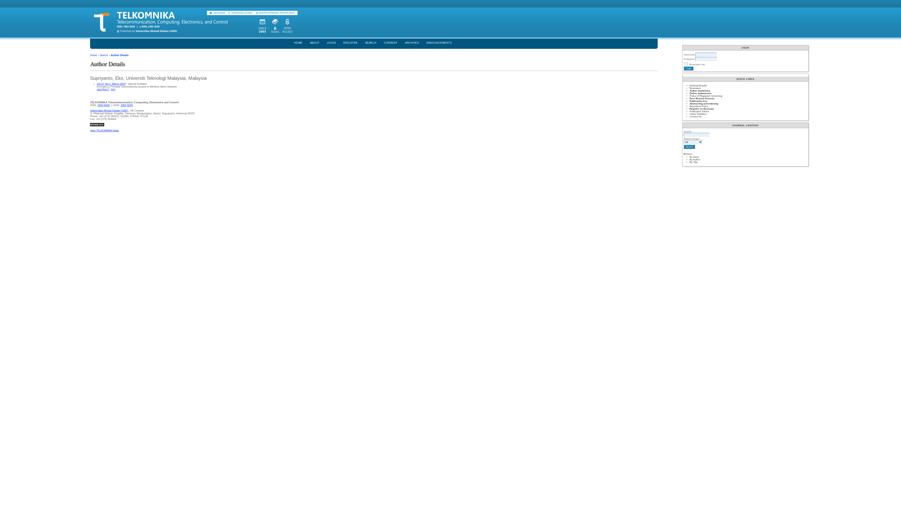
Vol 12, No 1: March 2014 (111, 83)
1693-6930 (103, 105)
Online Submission (700, 93)
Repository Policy (699, 106)
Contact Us (696, 116)
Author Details (120, 55)
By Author (695, 159)
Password (689, 59)
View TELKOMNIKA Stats (104, 130)
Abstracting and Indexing (704, 103)
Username (689, 54)
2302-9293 (127, 105)
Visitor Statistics (698, 114)
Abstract (103, 89)
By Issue (694, 157)
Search (370, 42)
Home (298, 42)
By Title (694, 162)
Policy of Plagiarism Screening (706, 96)
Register (350, 42)
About (315, 42)
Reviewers (695, 88)
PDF (113, 89)
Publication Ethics (699, 111)
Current (390, 42)
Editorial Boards (698, 85)
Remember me (697, 64)
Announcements (439, 42)
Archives (412, 42)
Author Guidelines (700, 90)
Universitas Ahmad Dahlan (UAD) (109, 110)
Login (331, 42)
